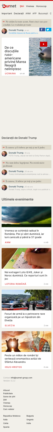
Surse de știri (9, 396)
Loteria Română (15, 284)
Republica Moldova (11, 416)
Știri (22, 6)
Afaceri (6, 390)
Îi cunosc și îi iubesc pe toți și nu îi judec (24, 147)
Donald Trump (16, 30)
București (43, 13)
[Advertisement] (26, 106)
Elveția (10, 325)
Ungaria (29, 419)
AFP (34, 13)
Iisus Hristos (13, 367)
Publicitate (8, 393)
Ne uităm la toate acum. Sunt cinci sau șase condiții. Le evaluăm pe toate (25, 22)
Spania (6, 427)
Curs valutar (8, 409)
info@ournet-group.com (21, 377)
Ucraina (10, 73)
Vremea (30, 6)
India (28, 423)
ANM (28, 13)
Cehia (5, 423)
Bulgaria (30, 416)
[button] (42, 29)
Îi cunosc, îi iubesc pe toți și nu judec (22, 181)
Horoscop (41, 6)
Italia (5, 419)
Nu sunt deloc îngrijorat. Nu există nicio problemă (23, 164)
